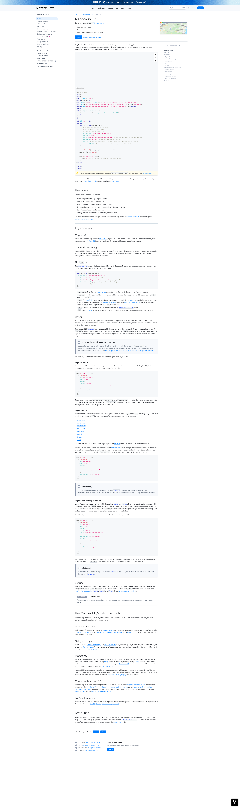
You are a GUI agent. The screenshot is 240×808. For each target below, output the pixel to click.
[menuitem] (188, 8)
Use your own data (169, 69)
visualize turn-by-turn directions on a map (113, 687)
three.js (136, 662)
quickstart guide (91, 181)
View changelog (98, 23)
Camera (167, 65)
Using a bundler (42, 42)
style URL (89, 300)
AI (117, 8)
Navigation (101, 8)
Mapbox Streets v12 (110, 302)
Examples (41, 58)
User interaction (42, 29)
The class (168, 61)
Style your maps (169, 72)
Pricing (39, 47)
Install (78, 37)
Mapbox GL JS (43, 14)
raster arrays (81, 426)
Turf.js (106, 662)
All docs (77, 14)
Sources (117, 444)
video (79, 440)
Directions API (91, 687)
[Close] (238, 2)
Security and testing (44, 44)
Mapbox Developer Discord (91, 745)
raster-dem (81, 429)
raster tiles (81, 423)
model (79, 434)
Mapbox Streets (110, 645)
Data (122, 8)
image (79, 437)
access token (101, 292)
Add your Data (42, 24)
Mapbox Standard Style (132, 302)
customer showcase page (84, 219)
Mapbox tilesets (108, 630)
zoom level (88, 310)
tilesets (129, 300)
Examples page (92, 649)
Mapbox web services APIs (171, 76)
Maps (92, 8)
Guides (40, 19)
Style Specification (47, 61)
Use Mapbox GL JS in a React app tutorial (104, 704)
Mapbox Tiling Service (114, 632)
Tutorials (45, 64)
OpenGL (92, 241)
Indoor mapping (45, 36)
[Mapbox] (41, 8)
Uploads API (131, 632)
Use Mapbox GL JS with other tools (172, 67)
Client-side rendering (170, 59)
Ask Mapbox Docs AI (91, 750)
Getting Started (42, 21)
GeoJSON (80, 431)
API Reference (43, 50)
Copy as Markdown (172, 45)
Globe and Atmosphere (45, 34)
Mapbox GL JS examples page (101, 691)
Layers (166, 63)
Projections (41, 39)
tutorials (129, 217)
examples (115, 181)
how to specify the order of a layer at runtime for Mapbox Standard (129, 351)
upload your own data (83, 632)
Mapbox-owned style (94, 645)
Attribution (166, 80)
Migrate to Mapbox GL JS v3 (46, 31)
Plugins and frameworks (42, 54)
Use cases (166, 52)
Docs (52, 7)
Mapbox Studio (100, 632)
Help (129, 8)
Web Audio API (124, 664)
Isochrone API (139, 687)
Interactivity (168, 74)
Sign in (194, 8)
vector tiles (81, 420)
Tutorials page (80, 691)
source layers (116, 448)
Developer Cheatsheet (94, 748)
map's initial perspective (83, 591)
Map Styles (40, 26)
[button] (188, 8)
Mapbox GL (168, 57)
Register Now (141, 2)
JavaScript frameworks (170, 78)
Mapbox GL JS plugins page (117, 675)
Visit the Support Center (93, 742)
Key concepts (167, 54)
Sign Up (110, 749)
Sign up (200, 8)
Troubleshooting (47, 66)
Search (110, 8)
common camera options (127, 591)
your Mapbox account (147, 173)
